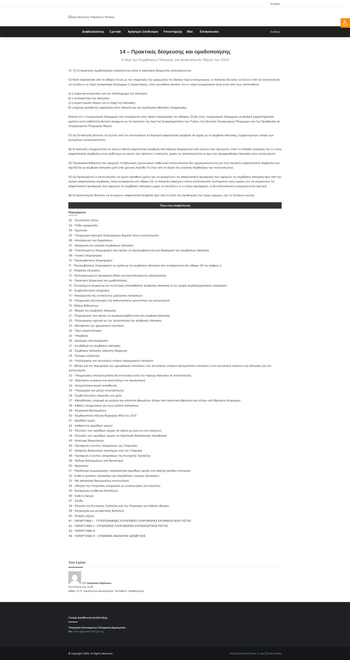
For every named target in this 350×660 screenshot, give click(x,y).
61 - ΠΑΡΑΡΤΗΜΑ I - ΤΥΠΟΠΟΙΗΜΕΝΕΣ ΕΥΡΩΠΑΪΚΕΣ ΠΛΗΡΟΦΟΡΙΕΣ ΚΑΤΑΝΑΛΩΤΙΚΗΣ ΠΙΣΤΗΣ (130, 520)
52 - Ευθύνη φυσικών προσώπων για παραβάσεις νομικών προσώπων (114, 475)
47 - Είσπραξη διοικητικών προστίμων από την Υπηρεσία (105, 450)
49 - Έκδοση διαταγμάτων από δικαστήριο (96, 460)
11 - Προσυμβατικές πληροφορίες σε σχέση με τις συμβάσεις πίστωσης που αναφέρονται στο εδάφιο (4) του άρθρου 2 (145, 265)
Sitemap (242, 653)
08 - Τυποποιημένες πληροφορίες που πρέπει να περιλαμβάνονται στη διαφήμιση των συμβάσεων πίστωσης (139, 250)
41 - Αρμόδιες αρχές (82, 420)
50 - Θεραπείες (78, 465)
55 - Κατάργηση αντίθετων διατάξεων (93, 490)
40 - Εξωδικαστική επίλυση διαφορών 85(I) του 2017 (103, 415)
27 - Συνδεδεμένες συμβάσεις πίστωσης (94, 345)
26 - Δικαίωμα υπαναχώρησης (88, 340)
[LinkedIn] (79, 638)
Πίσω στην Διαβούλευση (175, 205)
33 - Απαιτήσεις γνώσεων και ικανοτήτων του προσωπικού (107, 380)
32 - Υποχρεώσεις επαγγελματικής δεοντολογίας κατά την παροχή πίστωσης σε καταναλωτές (130, 375)
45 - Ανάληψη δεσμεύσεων (86, 440)
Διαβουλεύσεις (93, 31)
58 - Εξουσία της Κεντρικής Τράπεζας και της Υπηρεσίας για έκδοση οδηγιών (119, 506)
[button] (345, 23)
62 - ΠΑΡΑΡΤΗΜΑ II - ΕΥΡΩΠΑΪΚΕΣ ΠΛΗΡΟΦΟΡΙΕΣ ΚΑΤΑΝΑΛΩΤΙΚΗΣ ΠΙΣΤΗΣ (118, 526)
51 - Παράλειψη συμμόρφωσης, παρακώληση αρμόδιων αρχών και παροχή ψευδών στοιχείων (130, 470)
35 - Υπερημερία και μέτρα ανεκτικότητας (96, 390)
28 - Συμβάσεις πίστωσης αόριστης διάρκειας (98, 350)
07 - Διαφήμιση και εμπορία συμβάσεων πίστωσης (101, 245)
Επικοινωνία (209, 31)
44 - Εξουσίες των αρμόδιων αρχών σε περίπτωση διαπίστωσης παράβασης (118, 435)
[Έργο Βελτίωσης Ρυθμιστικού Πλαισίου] (91, 17)
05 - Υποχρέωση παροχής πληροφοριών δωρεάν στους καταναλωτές (114, 235)
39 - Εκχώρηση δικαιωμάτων (87, 410)
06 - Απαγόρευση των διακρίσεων (91, 240)
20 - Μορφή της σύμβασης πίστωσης (92, 310)
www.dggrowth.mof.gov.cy (88, 631)
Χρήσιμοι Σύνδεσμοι (143, 31)
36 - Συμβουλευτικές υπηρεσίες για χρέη (95, 395)
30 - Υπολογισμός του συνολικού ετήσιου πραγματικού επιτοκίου (111, 360)
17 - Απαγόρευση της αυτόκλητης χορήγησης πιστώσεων (106, 295)
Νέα (190, 31)
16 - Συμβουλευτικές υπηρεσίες (89, 290)
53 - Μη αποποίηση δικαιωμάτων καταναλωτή (99, 480)
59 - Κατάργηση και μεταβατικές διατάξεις (96, 510)
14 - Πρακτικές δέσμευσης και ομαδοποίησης (98, 280)
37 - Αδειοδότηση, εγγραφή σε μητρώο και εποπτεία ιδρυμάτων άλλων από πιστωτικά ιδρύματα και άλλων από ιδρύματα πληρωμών (155, 400)
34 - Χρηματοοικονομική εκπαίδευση (93, 385)
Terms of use (256, 653)
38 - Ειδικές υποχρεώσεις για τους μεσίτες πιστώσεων (104, 405)
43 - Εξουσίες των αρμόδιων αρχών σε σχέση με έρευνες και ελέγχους (115, 430)
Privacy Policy (274, 653)
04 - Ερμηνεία (78, 230)
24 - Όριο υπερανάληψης (85, 330)
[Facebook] (70, 638)
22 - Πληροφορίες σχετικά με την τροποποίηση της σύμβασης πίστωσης (115, 320)
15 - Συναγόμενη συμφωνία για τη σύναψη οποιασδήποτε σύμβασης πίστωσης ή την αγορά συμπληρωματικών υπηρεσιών (148, 285)
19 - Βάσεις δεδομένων (84, 305)
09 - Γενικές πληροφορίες (85, 255)
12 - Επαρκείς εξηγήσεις (84, 270)
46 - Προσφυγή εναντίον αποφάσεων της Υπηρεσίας (103, 445)
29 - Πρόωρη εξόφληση (84, 355)
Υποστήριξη (172, 31)
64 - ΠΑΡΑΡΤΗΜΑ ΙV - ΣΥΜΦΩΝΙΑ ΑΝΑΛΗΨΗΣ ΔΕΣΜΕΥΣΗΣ (107, 536)
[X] (75, 638)
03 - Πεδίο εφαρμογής (83, 225)
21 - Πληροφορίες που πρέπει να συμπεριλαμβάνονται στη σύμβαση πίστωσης (119, 315)
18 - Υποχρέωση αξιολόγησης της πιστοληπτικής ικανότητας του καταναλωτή (119, 300)
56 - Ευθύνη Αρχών (81, 496)
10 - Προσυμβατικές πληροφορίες (90, 260)
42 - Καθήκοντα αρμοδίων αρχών (91, 425)
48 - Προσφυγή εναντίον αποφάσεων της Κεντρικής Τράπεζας (110, 455)
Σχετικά (115, 31)
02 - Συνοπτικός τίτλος (83, 220)
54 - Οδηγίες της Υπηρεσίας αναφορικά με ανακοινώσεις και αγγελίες (114, 485)
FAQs (233, 653)
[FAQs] (83, 638)
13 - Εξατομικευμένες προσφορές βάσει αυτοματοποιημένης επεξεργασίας (117, 275)
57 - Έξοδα (76, 500)
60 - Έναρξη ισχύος (81, 516)
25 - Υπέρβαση (78, 335)
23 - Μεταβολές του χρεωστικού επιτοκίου (96, 325)
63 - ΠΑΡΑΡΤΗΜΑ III (82, 531)
